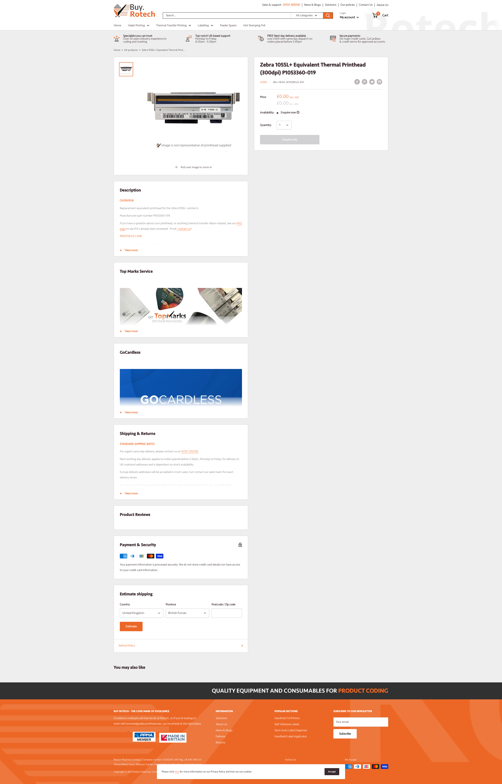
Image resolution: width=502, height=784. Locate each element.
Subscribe (345, 734)
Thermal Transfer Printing (171, 25)
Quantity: (266, 125)
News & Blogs (312, 5)
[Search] (328, 15)
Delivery (221, 736)
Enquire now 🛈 (290, 112)
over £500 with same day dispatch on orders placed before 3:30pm (289, 40)
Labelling (203, 25)
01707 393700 (291, 5)
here (177, 771)
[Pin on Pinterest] (364, 82)
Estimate (131, 626)
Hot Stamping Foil (254, 25)
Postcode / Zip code (223, 604)
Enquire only (289, 139)
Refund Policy (127, 645)
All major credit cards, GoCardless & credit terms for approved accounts (362, 40)
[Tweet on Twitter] (372, 82)
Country (125, 604)
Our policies (347, 5)
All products (131, 50)
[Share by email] (379, 82)
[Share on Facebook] (357, 82)
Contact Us (366, 5)
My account (348, 17)
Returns (220, 742)
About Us (382, 5)
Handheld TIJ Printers (287, 718)
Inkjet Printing (136, 25)
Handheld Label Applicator (291, 736)
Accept (332, 771)
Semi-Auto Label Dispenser (291, 730)
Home (117, 25)
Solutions (330, 5)
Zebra (263, 82)
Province (171, 604)
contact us (184, 229)
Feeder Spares (228, 25)
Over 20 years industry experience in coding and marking (144, 40)
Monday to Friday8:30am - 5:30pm (205, 40)
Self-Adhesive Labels (287, 724)
